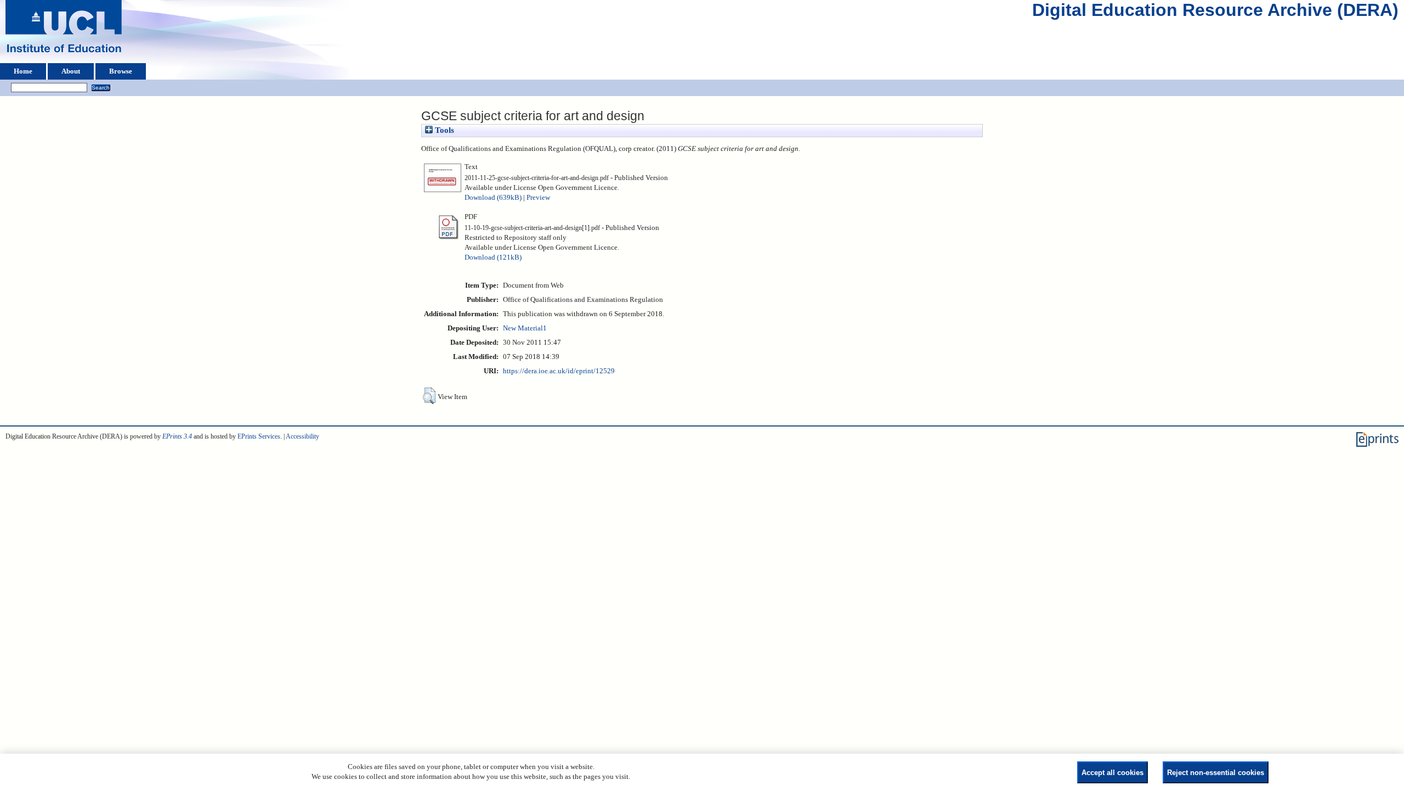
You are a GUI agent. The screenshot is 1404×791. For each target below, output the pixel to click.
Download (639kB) (493, 197)
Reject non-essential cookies (1215, 772)
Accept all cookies (1112, 772)
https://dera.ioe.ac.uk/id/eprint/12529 (559, 371)
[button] (429, 396)
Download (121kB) (493, 257)
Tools (443, 130)
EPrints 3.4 (177, 436)
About (70, 71)
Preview (538, 197)
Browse (120, 71)
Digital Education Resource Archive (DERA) (1215, 12)
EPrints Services (258, 436)
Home (23, 71)
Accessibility (302, 436)
